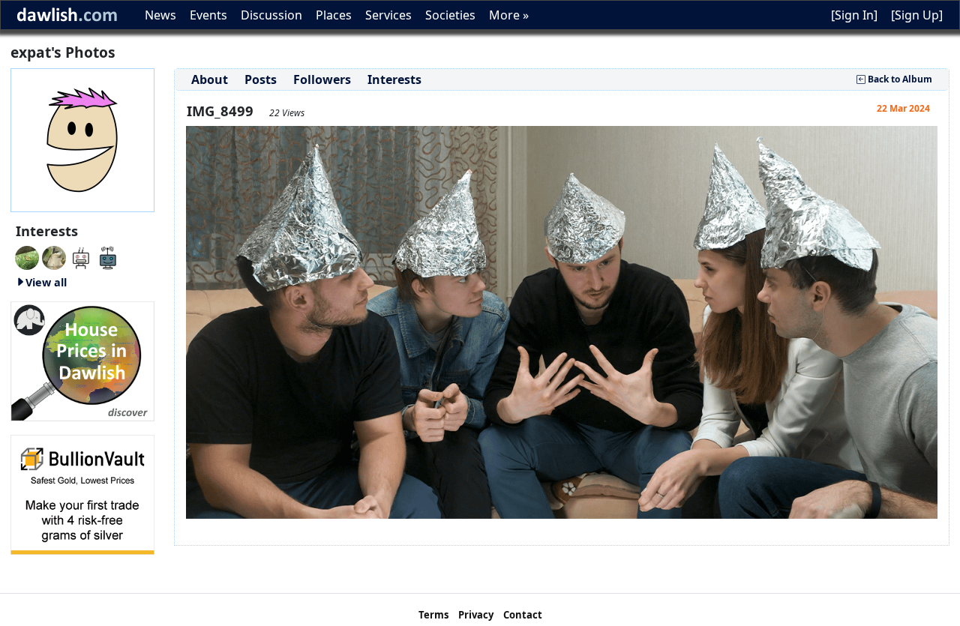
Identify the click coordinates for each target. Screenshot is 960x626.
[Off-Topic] (54, 256)
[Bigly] (82, 360)
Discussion (271, 15)
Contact (522, 615)
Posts (260, 79)
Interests (395, 79)
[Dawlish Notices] (81, 256)
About (209, 79)
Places (334, 15)
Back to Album (899, 79)
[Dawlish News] (108, 256)
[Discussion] (27, 256)
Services (388, 15)
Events (208, 15)
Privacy (476, 615)
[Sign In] (854, 15)
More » (509, 15)
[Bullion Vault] (82, 493)
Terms (433, 615)
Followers (322, 79)
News (160, 15)
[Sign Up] (917, 15)
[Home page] (82, 138)
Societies (450, 15)
